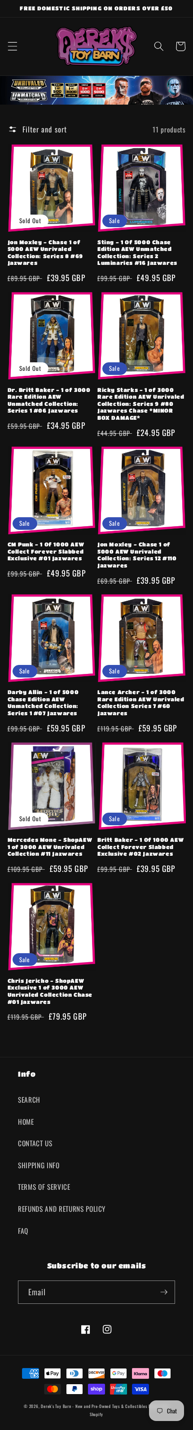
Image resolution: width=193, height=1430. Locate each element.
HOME (26, 1121)
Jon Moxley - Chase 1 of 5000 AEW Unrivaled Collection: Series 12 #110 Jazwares (137, 554)
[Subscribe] (164, 1292)
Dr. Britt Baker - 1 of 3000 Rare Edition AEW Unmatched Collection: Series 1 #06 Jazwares (49, 400)
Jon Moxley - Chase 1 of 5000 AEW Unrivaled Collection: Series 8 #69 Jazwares (45, 252)
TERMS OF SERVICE (44, 1187)
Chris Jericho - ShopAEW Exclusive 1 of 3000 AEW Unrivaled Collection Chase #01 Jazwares (50, 991)
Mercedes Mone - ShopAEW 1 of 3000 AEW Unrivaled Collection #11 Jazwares (50, 846)
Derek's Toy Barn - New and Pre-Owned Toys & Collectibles (94, 1406)
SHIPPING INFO (39, 1165)
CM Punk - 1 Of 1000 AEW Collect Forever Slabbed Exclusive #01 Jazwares (46, 551)
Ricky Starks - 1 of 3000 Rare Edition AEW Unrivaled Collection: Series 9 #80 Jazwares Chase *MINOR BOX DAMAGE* (140, 404)
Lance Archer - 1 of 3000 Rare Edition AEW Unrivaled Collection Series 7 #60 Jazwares (140, 702)
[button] (12, 46)
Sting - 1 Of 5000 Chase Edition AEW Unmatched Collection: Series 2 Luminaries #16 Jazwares (137, 252)
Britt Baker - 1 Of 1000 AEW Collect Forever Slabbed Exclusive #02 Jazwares (140, 846)
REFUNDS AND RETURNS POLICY (61, 1209)
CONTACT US (35, 1143)
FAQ (23, 1231)
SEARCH (29, 1099)
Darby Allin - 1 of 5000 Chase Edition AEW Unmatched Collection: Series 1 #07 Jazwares (43, 702)
